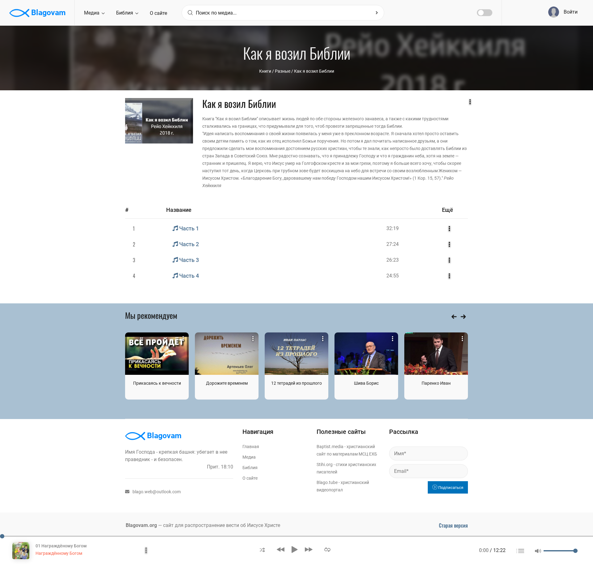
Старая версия (453, 525)
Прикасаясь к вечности (157, 383)
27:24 (392, 244)
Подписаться (450, 487)
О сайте (158, 13)
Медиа (92, 13)
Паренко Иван (436, 383)
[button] (262, 549)
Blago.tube (327, 482)
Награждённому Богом (59, 553)
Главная (250, 446)
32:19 (392, 228)
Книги (265, 71)
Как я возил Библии (314, 71)
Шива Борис (366, 383)
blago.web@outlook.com (156, 491)
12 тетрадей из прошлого (296, 383)
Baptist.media (330, 446)
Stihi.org (325, 464)
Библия (125, 13)
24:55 (392, 276)
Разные (282, 71)
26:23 (392, 260)
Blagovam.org (141, 525)
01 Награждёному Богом (61, 545)
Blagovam (47, 12)
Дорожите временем (227, 383)
